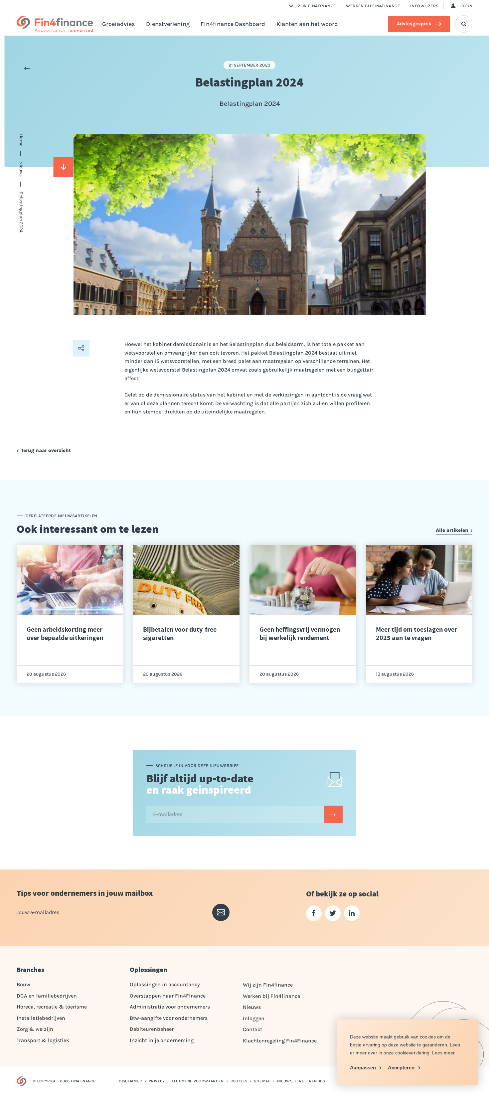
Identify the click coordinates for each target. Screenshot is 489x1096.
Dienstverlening (168, 24)
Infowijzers (424, 5)
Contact (252, 1029)
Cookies (239, 1081)
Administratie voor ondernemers (170, 1007)
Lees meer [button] (443, 1052)
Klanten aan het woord (307, 24)
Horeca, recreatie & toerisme (52, 1007)
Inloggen (253, 1018)
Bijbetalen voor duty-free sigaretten (180, 633)
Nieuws (252, 1007)
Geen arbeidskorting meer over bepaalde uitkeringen (65, 633)
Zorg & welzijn (35, 1029)
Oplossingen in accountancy (165, 984)
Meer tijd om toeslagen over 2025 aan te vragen (416, 633)
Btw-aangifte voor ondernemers (169, 1018)
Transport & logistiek (43, 1040)
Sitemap (262, 1081)
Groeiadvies (118, 24)
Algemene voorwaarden (197, 1081)
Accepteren (401, 1067)
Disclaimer (130, 1081)
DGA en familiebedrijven (47, 996)
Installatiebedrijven (41, 1018)
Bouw (23, 984)
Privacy (157, 1081)
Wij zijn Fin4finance (312, 5)
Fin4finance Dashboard (233, 24)
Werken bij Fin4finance (373, 5)
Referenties (312, 1081)
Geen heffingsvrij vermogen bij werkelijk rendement (299, 633)
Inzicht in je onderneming (162, 1040)
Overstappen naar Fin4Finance (168, 996)
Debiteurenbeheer (152, 1029)
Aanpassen (363, 1067)
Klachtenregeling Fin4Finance (280, 1040)
